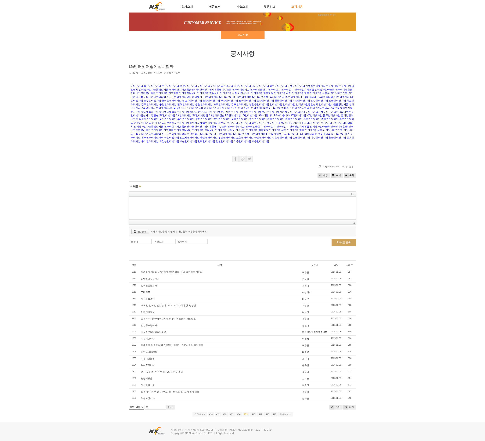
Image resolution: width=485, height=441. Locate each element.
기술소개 (242, 6)
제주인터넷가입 (260, 141)
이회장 (305, 338)
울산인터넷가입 (152, 85)
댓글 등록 (345, 242)
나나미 (305, 312)
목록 (351, 175)
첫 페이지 (201, 414)
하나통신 (197, 97)
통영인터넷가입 (168, 104)
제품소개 (214, 6)
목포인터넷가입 (312, 119)
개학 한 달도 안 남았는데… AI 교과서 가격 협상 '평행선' (168, 305)
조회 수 (349, 264)
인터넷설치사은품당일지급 (184, 89)
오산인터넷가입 (188, 141)
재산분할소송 (148, 298)
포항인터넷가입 (188, 85)
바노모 (305, 299)
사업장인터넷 (311, 122)
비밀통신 (154, 115)
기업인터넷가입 (296, 85)
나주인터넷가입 (319, 137)
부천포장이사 (148, 365)
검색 (170, 407)
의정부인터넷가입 (169, 141)
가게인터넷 (297, 122)
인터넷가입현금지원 (262, 93)
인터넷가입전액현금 (167, 93)
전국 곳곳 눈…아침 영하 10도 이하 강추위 (162, 371)
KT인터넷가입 (341, 97)
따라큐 (305, 352)
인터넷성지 (287, 89)
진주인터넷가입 (319, 100)
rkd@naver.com (330, 166)
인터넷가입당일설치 (208, 93)
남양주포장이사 (149, 325)
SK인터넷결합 (243, 97)
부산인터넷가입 (170, 85)
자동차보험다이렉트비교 (153, 331)
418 (267, 414)
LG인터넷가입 (276, 97)
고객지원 (297, 6)
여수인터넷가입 (242, 141)
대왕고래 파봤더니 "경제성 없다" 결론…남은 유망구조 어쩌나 (172, 272)
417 (260, 414)
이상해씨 (306, 292)
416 (253, 414)
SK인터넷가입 (210, 97)
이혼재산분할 (148, 358)
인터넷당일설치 (187, 93)
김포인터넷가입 (240, 104)
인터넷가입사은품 (320, 93)
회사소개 (187, 6)
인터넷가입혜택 (282, 93)
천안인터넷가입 (337, 137)
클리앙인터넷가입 (171, 100)
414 (238, 414)
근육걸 (305, 279)
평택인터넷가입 (206, 141)
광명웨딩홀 (146, 378)
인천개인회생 (148, 312)
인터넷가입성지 (182, 97)
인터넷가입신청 (314, 111)
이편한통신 (193, 134)
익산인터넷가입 (301, 100)
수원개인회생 (148, 338)
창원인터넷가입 (204, 104)
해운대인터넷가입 (282, 137)
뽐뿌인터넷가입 (152, 100)
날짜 (336, 264)
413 (231, 414)
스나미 (305, 358)
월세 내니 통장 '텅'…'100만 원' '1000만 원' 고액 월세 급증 (170, 391)
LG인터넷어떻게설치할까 (151, 66)
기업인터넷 (271, 122)
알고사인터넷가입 (192, 100)
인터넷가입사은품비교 (164, 122)
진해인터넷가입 (186, 104)
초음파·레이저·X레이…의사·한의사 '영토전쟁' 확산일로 (168, 318)
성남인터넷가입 (301, 137)
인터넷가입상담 (228, 93)
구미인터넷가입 (150, 141)
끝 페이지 (284, 414)
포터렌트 (145, 292)
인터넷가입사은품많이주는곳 (215, 89)
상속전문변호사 (149, 285)
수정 (325, 175)
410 (211, 414)
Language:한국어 (327, 14)
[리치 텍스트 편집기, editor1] (242, 208)
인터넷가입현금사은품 (143, 93)
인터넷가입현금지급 (222, 85)
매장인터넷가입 (242, 85)
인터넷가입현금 (344, 89)
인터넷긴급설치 (259, 89)
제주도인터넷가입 (228, 122)
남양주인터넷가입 (259, 104)
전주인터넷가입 (142, 122)
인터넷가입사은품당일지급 (153, 89)
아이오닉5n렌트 (149, 351)
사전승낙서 (244, 93)
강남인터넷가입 (337, 100)
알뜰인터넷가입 (208, 122)
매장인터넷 (284, 122)
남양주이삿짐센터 (150, 278)
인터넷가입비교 (241, 89)
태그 (351, 407)
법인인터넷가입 (278, 85)
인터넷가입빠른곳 (325, 89)
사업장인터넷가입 (315, 85)
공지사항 (242, 34)
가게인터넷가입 (260, 85)
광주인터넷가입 (294, 119)
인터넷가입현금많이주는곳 (158, 97)
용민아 (305, 325)
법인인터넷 (258, 122)
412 (224, 414)
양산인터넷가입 (265, 100)
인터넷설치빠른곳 (304, 89)
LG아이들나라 (309, 97)
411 (217, 414)
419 (274, 414)
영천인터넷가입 (224, 141)
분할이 (305, 385)
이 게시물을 (347, 166)
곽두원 (305, 272)
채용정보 (269, 6)
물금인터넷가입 (283, 100)
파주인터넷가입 (222, 104)
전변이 (305, 285)
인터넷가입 (137, 85)
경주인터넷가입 (150, 104)
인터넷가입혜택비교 (188, 122)
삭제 (338, 175)
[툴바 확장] (352, 194)
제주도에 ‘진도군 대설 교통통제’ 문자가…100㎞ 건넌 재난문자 (172, 345)
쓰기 (337, 407)
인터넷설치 (274, 89)
